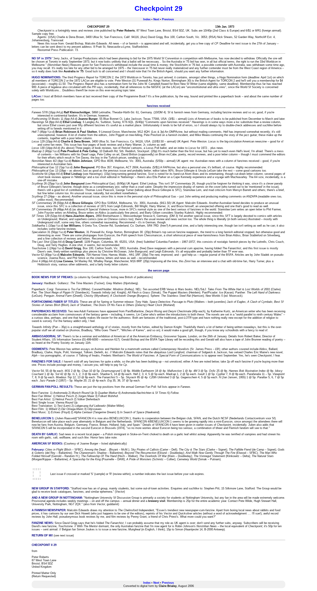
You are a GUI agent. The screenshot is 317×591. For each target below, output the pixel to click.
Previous (168, 19)
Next (156, 19)
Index (147, 19)
